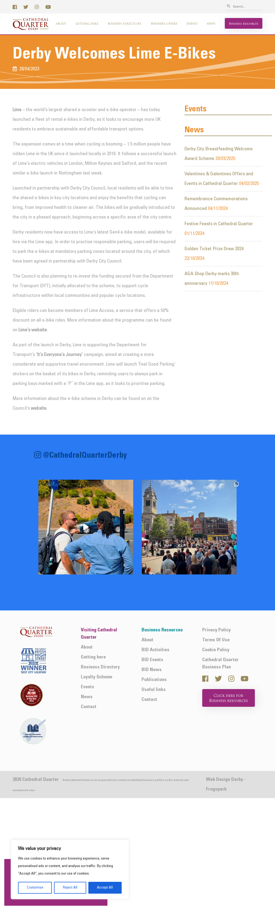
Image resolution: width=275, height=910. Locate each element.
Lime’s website (33, 330)
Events (191, 24)
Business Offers (164, 24)
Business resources (243, 24)
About (61, 24)
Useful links (154, 689)
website (38, 408)
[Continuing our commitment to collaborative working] (85, 527)
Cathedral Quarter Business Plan (220, 663)
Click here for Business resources (228, 698)
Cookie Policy (215, 650)
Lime (17, 110)
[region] (70, 869)
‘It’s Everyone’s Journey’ (59, 354)
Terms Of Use (216, 640)
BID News (152, 670)
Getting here (86, 24)
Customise (35, 887)
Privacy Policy (216, 630)
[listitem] (86, 527)
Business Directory (125, 24)
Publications (154, 680)
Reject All (70, 887)
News (211, 24)
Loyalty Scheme (96, 677)
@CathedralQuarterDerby (85, 456)
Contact (88, 707)
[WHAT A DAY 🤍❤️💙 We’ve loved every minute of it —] (189, 527)
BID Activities (155, 650)
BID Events (152, 660)
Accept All (105, 887)
